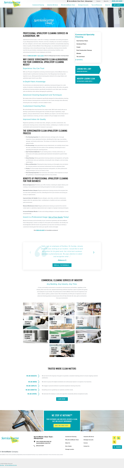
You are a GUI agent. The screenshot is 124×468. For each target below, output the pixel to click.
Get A (117, 5)
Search (118, 447)
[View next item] (93, 252)
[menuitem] (38, 5)
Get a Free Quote (55, 217)
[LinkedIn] (119, 438)
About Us (106, 1)
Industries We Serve (52, 5)
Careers (98, 1)
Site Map (2, 465)
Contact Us (86, 446)
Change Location (69, 449)
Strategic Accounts (83, 5)
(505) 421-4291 (117, 1)
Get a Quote (68, 446)
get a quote (41, 55)
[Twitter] (114, 442)
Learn (61, 399)
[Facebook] (114, 438)
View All (61, 265)
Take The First (61, 426)
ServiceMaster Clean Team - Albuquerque (80, 1)
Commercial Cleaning (38, 5)
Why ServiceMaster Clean (68, 5)
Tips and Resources (96, 5)
